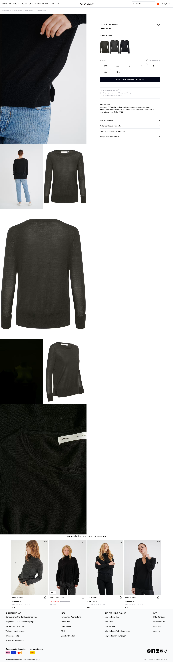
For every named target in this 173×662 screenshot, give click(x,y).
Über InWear (66, 626)
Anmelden (109, 622)
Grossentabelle (12, 636)
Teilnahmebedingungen (16, 631)
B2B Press (157, 626)
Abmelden (65, 622)
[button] (130, 120)
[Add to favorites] (158, 24)
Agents (156, 631)
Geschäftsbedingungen (32, 660)
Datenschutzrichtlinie (15, 626)
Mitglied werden (112, 617)
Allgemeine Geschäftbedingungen (21, 622)
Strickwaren (29, 10)
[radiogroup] (130, 69)
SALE (60, 4)
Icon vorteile (110, 626)
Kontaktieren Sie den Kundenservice (21, 617)
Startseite (5, 10)
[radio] (106, 66)
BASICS (37, 4)
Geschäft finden (68, 636)
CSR (63, 631)
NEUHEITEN (7, 4)
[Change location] (158, 4)
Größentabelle (154, 60)
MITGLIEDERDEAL (49, 4)
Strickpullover (41, 10)
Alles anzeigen (17, 10)
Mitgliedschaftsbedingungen (117, 631)
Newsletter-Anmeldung (71, 617)
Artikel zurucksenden (15, 640)
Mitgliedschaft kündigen (115, 636)
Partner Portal (159, 622)
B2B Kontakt (159, 617)
